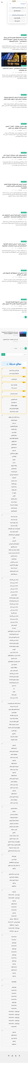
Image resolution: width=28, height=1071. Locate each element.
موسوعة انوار (14, 508)
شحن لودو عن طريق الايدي (14, 661)
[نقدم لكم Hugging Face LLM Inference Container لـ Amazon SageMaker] (23, 334)
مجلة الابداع (14, 468)
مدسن (14, 462)
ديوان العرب (14, 730)
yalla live (14, 886)
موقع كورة (14, 981)
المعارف (14, 477)
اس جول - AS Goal (14, 931)
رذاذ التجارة (14, 486)
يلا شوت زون (14, 1038)
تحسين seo (14, 388)
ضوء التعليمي (14, 399)
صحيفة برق (14, 402)
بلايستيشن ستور (14, 670)
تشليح (14, 832)
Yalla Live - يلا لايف (14, 919)
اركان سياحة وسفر (14, 411)
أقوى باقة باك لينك (14, 721)
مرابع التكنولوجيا (14, 426)
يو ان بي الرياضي (14, 562)
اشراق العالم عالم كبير (14, 543)
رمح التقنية (14, 483)
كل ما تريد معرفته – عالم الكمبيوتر (10, 339)
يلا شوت (14, 745)
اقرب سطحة (14, 829)
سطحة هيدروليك (14, 817)
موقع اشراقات (14, 405)
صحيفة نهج (14, 447)
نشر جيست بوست (14, 706)
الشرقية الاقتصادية (14, 438)
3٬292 (15, 348)
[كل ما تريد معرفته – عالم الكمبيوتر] (23, 341)
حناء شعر (14, 685)
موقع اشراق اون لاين (14, 408)
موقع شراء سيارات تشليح (14, 841)
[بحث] (2, 2)
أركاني (14, 495)
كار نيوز (14, 450)
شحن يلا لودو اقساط (14, 601)
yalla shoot (14, 748)
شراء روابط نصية (14, 522)
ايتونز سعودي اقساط (14, 597)
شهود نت (14, 492)
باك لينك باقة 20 (14, 715)
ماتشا (14, 691)
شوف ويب (14, 432)
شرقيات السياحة (14, 505)
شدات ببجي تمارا (14, 582)
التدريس (14, 540)
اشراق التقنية (14, 420)
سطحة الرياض (14, 808)
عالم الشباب (14, 379)
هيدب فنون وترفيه (14, 571)
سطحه (14, 811)
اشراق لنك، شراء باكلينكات (14, 528)
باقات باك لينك (14, 525)
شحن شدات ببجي (14, 652)
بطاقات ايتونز (14, 667)
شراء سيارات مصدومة (14, 847)
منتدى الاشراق (14, 546)
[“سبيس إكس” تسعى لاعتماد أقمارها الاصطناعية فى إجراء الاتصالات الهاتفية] (14, 235)
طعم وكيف (14, 489)
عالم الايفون (14, 441)
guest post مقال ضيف (14, 709)
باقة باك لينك (14, 385)
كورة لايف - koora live (14, 1011)
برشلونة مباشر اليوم (14, 877)
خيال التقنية (14, 429)
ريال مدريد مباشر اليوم (14, 874)
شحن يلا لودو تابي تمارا (14, 637)
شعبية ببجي (14, 664)
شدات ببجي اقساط (14, 579)
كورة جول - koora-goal (14, 897)
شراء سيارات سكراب (14, 835)
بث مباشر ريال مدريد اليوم (14, 865)
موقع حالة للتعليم (14, 565)
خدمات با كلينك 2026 (14, 724)
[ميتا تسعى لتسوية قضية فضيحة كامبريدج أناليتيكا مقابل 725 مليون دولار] (14, 293)
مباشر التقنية (14, 499)
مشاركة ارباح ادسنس (14, 373)
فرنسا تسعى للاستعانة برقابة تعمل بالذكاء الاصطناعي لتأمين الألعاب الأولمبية (15, 186)
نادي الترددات (14, 471)
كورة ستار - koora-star (14, 894)
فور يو (14, 649)
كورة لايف (14, 942)
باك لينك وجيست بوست (14, 553)
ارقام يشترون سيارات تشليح (14, 844)
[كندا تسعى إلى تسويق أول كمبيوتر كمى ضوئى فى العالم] (14, 264)
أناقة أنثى (14, 456)
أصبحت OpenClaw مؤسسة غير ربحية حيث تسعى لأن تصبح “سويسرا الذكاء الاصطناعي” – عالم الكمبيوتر (15, 39)
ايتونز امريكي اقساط (14, 643)
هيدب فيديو (14, 480)
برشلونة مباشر (14, 754)
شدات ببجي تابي (14, 588)
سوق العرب (14, 712)
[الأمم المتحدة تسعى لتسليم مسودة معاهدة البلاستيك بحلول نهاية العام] (14, 88)
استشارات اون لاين (14, 474)
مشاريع (14, 733)
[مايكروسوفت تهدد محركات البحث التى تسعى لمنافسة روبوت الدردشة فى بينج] (14, 146)
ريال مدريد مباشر (14, 757)
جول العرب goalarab (14, 862)
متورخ (14, 459)
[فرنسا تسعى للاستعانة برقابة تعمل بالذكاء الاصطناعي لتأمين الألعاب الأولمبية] (14, 175)
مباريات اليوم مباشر (14, 751)
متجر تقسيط (14, 613)
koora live (14, 907)
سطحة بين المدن (14, 814)
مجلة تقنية (14, 559)
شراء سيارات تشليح (14, 838)
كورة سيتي (14, 859)
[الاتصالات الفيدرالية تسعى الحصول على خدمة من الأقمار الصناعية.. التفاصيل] (14, 206)
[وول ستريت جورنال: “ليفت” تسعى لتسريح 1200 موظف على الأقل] (14, 117)
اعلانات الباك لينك (14, 531)
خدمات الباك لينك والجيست (14, 703)
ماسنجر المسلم (14, 393)
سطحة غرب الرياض (14, 823)
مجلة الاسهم (14, 435)
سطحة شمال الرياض (14, 820)
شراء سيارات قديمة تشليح (14, 850)
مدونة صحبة (14, 502)
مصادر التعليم (14, 556)
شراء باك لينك (14, 516)
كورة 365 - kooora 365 (14, 928)
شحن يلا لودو (14, 658)
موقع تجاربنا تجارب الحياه (14, 727)
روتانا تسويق (14, 465)
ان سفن (14, 423)
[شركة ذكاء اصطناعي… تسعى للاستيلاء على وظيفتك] (14, 59)
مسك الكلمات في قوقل (14, 417)
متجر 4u (14, 628)
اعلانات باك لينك (14, 736)
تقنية (14, 537)
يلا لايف (14, 868)
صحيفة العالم (14, 574)
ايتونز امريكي (14, 594)
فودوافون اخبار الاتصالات (14, 534)
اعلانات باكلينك (14, 739)
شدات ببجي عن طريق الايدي (14, 631)
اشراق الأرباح (14, 511)
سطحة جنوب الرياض (14, 826)
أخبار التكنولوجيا (23, 65)
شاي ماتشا (14, 694)
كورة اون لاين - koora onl (14, 922)
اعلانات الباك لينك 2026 (14, 550)
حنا (14, 688)
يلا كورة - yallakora (14, 925)
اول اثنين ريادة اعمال (14, 370)
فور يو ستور (14, 625)
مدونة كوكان (14, 444)
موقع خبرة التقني (14, 453)
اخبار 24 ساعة (14, 568)
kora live (14, 939)
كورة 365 (14, 856)
